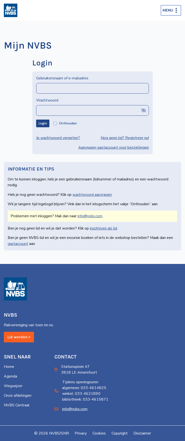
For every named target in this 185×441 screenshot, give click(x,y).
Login (43, 123)
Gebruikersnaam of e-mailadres (62, 78)
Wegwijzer (13, 386)
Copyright (120, 433)
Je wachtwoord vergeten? (58, 138)
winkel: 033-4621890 (81, 393)
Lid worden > (19, 337)
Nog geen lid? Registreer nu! (125, 138)
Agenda (10, 376)
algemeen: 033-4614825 (84, 387)
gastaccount (18, 243)
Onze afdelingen (17, 395)
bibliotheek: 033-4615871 (85, 399)
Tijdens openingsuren (80, 382)
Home (9, 366)
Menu (168, 10)
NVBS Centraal (17, 405)
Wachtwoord (47, 100)
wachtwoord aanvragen (92, 194)
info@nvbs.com (90, 216)
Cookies (99, 433)
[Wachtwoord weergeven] (143, 110)
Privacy (81, 433)
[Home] (10, 10)
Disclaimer (142, 433)
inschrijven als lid (103, 228)
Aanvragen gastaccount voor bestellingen (113, 147)
